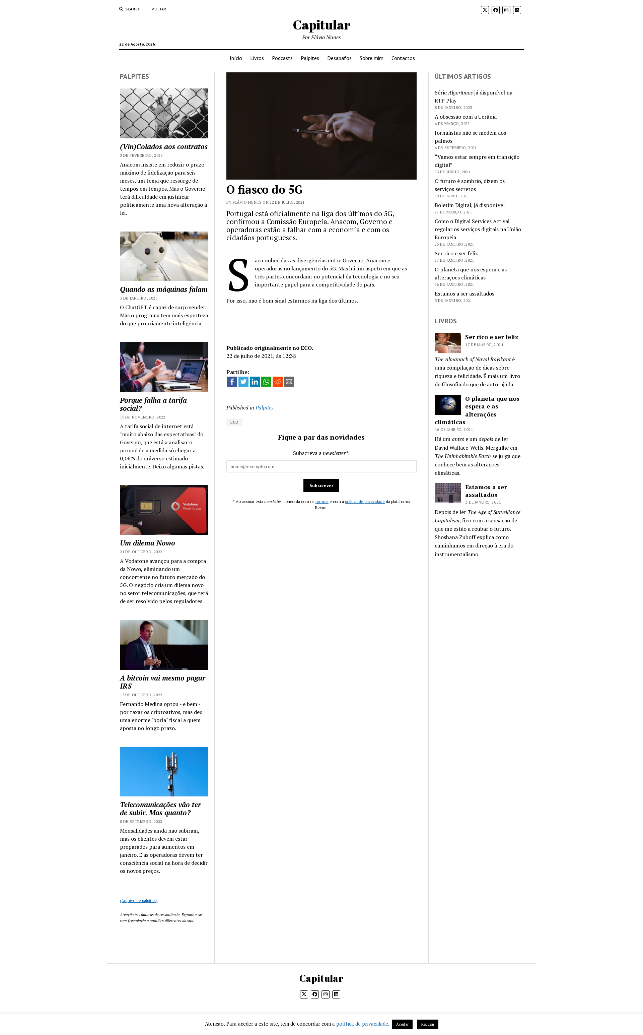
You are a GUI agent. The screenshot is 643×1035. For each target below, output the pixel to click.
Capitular (322, 24)
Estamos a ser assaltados (464, 293)
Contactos (403, 58)
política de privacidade (365, 501)
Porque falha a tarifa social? (153, 404)
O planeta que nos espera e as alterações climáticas (477, 410)
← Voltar (156, 8)
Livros (257, 58)
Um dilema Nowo (147, 543)
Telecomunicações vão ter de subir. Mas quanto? (160, 808)
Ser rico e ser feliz (456, 253)
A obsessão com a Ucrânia (466, 116)
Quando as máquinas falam (164, 289)
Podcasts (282, 58)
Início (236, 58)
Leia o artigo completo (321, 321)
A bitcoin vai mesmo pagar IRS (162, 682)
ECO (234, 422)
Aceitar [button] (402, 1024)
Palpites (310, 58)
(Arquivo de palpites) (138, 900)
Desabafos (339, 58)
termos (322, 501)
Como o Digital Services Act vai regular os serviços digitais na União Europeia (478, 229)
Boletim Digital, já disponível (470, 205)
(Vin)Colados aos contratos (164, 146)
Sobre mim (371, 58)
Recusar (427, 1024)
